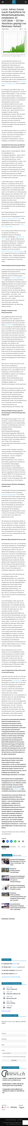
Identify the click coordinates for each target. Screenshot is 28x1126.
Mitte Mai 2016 (9, 325)
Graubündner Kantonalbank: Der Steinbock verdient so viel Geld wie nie (13, 1090)
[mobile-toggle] (2, 2)
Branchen (7, 6)
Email (3, 1044)
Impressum (19, 1119)
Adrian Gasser (13, 846)
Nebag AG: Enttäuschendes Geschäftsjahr (15, 870)
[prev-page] (3, 913)
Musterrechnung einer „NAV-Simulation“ (13, 251)
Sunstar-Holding (11, 1003)
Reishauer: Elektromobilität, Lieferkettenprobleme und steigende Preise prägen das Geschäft (18, 896)
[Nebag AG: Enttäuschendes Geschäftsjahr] (5, 870)
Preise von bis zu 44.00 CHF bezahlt (12, 218)
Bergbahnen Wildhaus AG (13, 993)
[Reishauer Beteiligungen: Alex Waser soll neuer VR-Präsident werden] (5, 887)
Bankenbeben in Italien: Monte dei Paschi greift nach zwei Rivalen (13, 1084)
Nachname (4, 1039)
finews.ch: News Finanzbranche (10, 1067)
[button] (26, 2)
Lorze (19, 846)
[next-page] (5, 913)
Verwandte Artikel (6, 855)
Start (3, 6)
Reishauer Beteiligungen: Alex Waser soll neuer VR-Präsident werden (18, 887)
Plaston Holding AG (12, 989)
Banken (14, 963)
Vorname (4, 1033)
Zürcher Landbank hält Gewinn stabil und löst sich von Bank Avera (13, 1079)
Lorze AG (23, 846)
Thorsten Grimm (5, 29)
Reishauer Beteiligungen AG (9, 494)
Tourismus (14, 967)
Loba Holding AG (16, 680)
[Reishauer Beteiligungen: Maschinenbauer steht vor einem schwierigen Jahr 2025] (5, 861)
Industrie (13, 6)
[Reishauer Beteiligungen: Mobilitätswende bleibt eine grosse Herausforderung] (5, 878)
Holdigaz (9, 1007)
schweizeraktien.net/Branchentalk (11, 977)
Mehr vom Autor (17, 855)
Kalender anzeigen (6, 1011)
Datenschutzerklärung (11, 1119)
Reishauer (4, 848)
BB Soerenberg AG (11, 998)
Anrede (3, 1050)
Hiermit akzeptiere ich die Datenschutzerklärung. (14, 1056)
